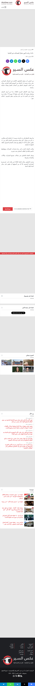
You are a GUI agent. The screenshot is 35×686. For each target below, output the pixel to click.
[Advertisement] (17, 28)
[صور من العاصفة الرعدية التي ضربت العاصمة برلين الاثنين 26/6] (28, 369)
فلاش (22, 644)
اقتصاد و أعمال (23, 49)
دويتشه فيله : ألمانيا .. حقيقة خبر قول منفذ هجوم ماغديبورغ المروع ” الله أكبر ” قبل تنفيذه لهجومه (12, 509)
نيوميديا (21, 654)
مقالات (31, 654)
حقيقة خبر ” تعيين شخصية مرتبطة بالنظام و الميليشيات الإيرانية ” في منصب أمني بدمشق (12, 496)
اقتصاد (11, 647)
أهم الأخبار (21, 652)
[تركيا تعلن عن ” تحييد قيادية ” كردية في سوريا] (17, 369)
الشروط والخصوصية (14, 670)
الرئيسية (30, 49)
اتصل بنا (27, 670)
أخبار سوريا (30, 647)
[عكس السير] (17, 2)
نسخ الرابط (8, 209)
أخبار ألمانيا (30, 650)
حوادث (11, 644)
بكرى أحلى (21, 650)
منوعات (21, 645)
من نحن (22, 670)
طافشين (11, 645)
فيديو (31, 652)
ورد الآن (31, 645)
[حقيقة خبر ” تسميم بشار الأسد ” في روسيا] (29, 503)
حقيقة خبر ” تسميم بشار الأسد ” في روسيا (12, 501)
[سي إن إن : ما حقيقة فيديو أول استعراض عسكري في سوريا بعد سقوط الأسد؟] (29, 517)
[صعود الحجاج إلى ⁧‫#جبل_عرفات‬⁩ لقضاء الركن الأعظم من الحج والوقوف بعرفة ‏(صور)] (6, 362)
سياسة (21, 647)
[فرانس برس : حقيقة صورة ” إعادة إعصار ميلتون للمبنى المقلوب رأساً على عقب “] (29, 524)
